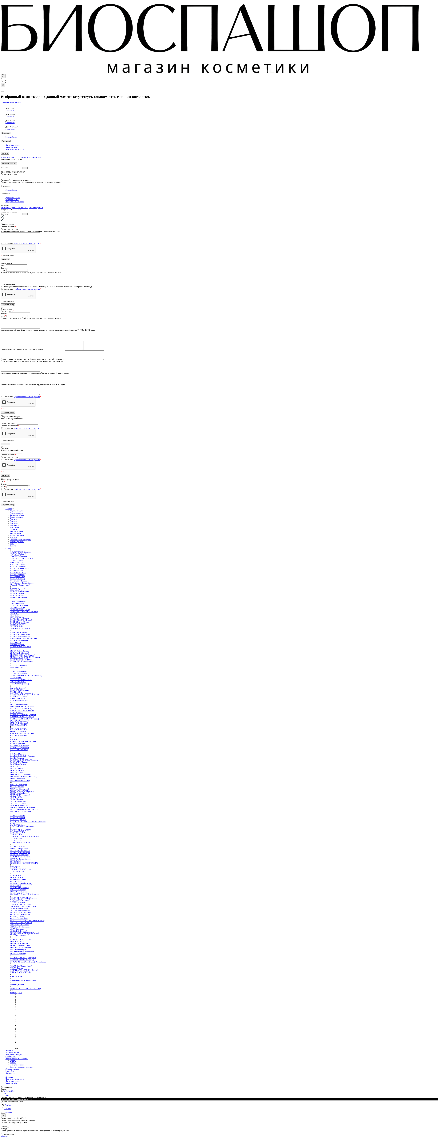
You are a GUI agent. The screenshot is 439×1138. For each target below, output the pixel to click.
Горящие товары (16, 517)
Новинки (9, 1050)
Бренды (8, 548)
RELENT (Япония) (17, 882)
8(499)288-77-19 (9, 1091)
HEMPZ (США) (16, 692)
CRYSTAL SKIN (16, 626)
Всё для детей (15, 533)
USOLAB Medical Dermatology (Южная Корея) (28, 962)
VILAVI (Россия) (16, 968)
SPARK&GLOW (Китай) (19, 925)
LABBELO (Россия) (18, 764)
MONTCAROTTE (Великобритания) (24, 809)
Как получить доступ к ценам (21, 1067)
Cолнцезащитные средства (20, 540)
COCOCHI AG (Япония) (19, 618)
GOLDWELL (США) (18, 682)
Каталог (8, 509)
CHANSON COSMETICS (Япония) (24, 612)
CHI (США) (14, 614)
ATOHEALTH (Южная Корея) (21, 583)
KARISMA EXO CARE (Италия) (23, 741)
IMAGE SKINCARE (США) (21, 709)
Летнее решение (16, 513)
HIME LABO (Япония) (19, 696)
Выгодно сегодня (12, 1052)
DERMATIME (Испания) (19, 636)
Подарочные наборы (13, 1055)
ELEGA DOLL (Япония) (19, 651)
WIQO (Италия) (16, 976)
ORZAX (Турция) (17, 840)
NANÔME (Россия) (17, 818)
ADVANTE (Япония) (18, 556)
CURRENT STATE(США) (20, 628)
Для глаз (13, 538)
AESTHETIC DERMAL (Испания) (23, 558)
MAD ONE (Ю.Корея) (18, 785)
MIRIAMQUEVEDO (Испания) (22, 807)
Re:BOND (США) (17, 877)
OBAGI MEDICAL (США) (20, 830)
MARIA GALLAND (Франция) (22, 791)
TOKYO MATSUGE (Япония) (22, 952)
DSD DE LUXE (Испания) (20, 647)
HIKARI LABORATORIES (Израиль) (24, 694)
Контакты (5, 153)
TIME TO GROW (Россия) (20, 947)
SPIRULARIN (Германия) (20, 927)
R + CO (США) (16, 875)
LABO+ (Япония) (17, 766)
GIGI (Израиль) (16, 678)
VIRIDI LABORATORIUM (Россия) (24, 970)
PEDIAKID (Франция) (19, 849)
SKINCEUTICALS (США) (20, 912)
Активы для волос (17, 542)
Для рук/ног (14, 527)
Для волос (14, 523)
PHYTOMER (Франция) (19, 855)
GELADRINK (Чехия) (18, 673)
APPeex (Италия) (16, 571)
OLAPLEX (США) (17, 832)
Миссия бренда (11, 137)
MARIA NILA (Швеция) (19, 793)
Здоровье (13, 529)
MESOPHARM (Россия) (19, 805)
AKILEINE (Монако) (18, 566)
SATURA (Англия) (17, 902)
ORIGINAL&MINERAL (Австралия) (24, 836)
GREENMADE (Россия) (19, 684)
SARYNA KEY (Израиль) (20, 900)
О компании (6, 133)
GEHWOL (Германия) (18, 671)
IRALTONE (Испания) (19, 723)
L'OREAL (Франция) (18, 754)
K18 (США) (14, 739)
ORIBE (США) (16, 834)
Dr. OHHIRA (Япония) (19, 641)
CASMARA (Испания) (19, 606)
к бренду (4, 1136)
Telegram (7, 1095)
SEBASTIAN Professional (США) (23, 906)
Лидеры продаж (16, 511)
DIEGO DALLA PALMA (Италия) (23, 638)
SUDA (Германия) (17, 929)
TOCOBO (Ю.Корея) (18, 949)
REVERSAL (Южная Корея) (21, 884)
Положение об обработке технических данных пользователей (25, 176)
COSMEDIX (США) (18, 624)
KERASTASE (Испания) (19, 748)
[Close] (2, 307)
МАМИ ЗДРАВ (16, 993)
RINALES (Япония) (18, 890)
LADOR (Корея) (16, 768)
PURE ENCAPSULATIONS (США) (24, 863)
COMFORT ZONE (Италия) (21, 620)
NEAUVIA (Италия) (18, 820)
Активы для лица (17, 536)
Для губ (13, 546)
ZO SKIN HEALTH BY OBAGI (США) (25, 989)
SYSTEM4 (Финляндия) (19, 935)
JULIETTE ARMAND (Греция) (22, 733)
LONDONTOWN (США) (20, 781)
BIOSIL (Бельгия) (17, 593)
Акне (12, 544)
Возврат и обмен (12, 147)
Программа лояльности (14, 149)
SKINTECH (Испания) (19, 919)
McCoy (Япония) (16, 799)
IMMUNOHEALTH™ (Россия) (22, 711)
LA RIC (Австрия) (17, 758)
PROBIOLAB (15, 861)
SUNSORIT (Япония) (18, 931)
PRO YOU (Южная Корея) (20, 859)
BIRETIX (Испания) (18, 595)
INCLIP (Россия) (16, 713)
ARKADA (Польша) (18, 573)
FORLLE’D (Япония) (18, 665)
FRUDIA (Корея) (16, 667)
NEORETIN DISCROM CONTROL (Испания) (28, 822)
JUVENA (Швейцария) (19, 735)
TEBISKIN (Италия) (18, 941)
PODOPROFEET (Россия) (20, 857)
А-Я (16, 1048)
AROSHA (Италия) (17, 575)
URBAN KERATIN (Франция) (22, 960)
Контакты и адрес (8, 157)
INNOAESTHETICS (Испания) (22, 717)
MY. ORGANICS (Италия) (20, 811)
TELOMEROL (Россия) (19, 943)
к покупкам (10, 110)
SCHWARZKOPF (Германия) (21, 904)
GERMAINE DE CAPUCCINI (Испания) (26, 676)
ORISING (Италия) (17, 838)
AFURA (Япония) (17, 560)
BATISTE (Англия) (17, 589)
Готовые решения (12, 1069)
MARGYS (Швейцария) (19, 789)
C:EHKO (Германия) (18, 601)
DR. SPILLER (15, 643)
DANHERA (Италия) (18, 632)
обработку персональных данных (27, 243)
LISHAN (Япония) (17, 779)
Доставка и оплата (12, 145)
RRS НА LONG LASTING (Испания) (24, 894)
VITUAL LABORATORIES (20, 972)
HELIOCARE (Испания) (19, 690)
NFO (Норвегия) (16, 824)
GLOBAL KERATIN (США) (21, 680)
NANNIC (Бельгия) (17, 816)
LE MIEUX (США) (17, 770)
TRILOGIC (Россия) (18, 954)
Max (5, 1093)
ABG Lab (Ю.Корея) (18, 554)
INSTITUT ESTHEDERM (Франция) (24, 719)
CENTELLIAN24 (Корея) (20, 610)
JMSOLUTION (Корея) (19, 731)
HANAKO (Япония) (18, 688)
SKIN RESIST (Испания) (19, 910)
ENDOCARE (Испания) (19, 653)
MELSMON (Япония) (18, 803)
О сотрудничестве (17, 1065)
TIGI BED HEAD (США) (20, 945)
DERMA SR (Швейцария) (20, 634)
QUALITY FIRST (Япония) (20, 869)
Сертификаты (10, 1057)
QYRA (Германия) (17, 871)
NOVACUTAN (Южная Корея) (22, 826)
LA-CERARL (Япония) (19, 762)
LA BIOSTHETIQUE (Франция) (22, 756)
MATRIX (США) (16, 797)
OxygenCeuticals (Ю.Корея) (20, 842)
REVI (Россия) (15, 886)
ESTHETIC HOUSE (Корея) (21, 659)
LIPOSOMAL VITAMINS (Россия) (23, 776)
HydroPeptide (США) (18, 698)
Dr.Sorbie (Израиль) (17, 645)
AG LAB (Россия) (17, 562)
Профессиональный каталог (16, 1059)
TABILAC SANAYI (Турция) (21, 939)
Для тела (13, 519)
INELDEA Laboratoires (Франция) (23, 715)
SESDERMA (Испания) (19, 908)
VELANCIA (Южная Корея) (21, 966)
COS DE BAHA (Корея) (19, 622)
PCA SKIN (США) (17, 846)
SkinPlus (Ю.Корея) (17, 917)
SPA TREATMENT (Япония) (21, 923)
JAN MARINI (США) (18, 729)
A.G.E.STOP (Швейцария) (20, 552)
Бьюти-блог (10, 1071)
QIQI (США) (15, 867)
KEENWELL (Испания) (19, 746)
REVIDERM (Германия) (19, 888)
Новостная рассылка (9, 163)
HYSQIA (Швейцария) (19, 700)
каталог (18, 102)
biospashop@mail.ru (36, 157)
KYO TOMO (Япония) (19, 750)
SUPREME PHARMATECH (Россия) (24, 933)
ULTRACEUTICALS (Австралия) (23, 958)
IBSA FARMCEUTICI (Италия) (22, 706)
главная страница (8, 102)
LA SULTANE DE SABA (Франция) (24, 760)
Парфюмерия (15, 525)
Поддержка (6, 141)
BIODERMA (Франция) (19, 591)
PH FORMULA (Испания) (20, 851)
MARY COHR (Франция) (20, 795)
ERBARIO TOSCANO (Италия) (22, 655)
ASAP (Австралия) (17, 577)
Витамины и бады (17, 515)
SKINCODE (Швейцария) (20, 914)
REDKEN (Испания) (18, 879)
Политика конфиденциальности (62, 176)
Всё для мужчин (16, 531)
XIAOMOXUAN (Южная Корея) (23, 980)
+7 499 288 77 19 (21, 157)
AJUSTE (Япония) (17, 564)
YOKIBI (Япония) (17, 984)
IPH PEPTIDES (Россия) (19, 721)
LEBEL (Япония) (16, 772)
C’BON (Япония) (17, 603)
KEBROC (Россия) (17, 744)
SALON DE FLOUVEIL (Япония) (23, 898)
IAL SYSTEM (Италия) (19, 704)
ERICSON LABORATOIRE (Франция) (25, 657)
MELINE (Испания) (17, 801)
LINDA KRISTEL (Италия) (20, 774)
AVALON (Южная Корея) (20, 585)
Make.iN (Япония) (17, 787)
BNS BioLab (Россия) (18, 597)
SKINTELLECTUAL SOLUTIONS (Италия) (27, 921)
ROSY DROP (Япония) (19, 892)
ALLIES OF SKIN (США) (20, 568)
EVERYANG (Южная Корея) (21, 661)
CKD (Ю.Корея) (16, 616)
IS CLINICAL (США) (18, 725)
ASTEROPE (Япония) (18, 581)
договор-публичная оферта (42, 180)
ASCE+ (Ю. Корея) (17, 579)
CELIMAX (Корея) (17, 608)
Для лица (13, 521)
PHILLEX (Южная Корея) (20, 853)
